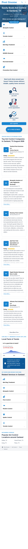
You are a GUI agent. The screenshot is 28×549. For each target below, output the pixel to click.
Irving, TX (4, 443)
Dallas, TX (4, 440)
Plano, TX (17, 443)
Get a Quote (14, 123)
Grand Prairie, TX (18, 440)
